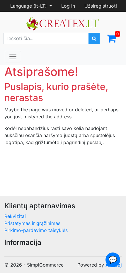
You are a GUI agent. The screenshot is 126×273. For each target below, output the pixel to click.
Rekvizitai (15, 216)
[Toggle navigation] (13, 56)
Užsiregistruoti (100, 6)
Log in (68, 6)
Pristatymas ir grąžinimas (32, 223)
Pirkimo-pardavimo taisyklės (36, 230)
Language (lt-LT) (29, 6)
